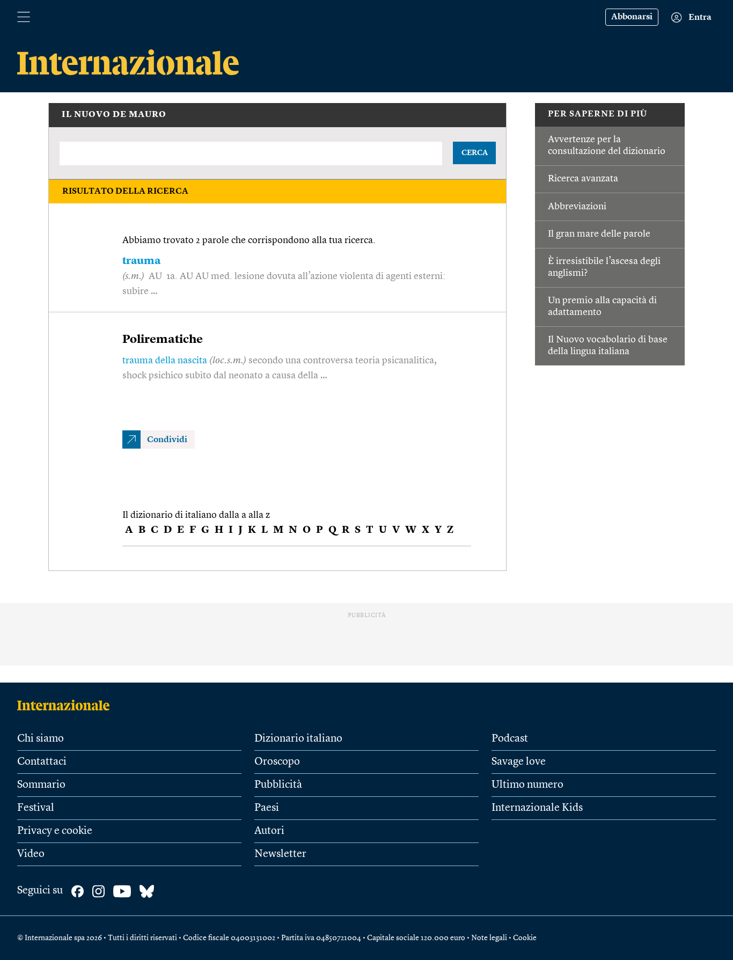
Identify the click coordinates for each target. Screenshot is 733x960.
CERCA (474, 153)
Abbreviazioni (577, 206)
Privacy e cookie (54, 831)
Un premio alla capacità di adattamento (602, 306)
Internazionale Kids (537, 808)
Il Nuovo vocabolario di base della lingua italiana (608, 345)
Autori (269, 831)
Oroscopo (277, 762)
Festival (35, 808)
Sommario (41, 785)
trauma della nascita (164, 360)
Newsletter (280, 854)
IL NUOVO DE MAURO (114, 115)
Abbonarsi (632, 17)
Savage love (519, 762)
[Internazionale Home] (66, 705)
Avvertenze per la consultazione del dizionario (606, 145)
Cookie (525, 938)
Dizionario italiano (298, 739)
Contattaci (42, 762)
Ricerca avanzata (583, 179)
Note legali (489, 938)
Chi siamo (40, 739)
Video (31, 854)
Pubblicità (278, 785)
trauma (141, 261)
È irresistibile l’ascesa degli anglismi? (604, 267)
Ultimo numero (527, 785)
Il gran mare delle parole (599, 234)
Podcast (510, 739)
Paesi (266, 808)
